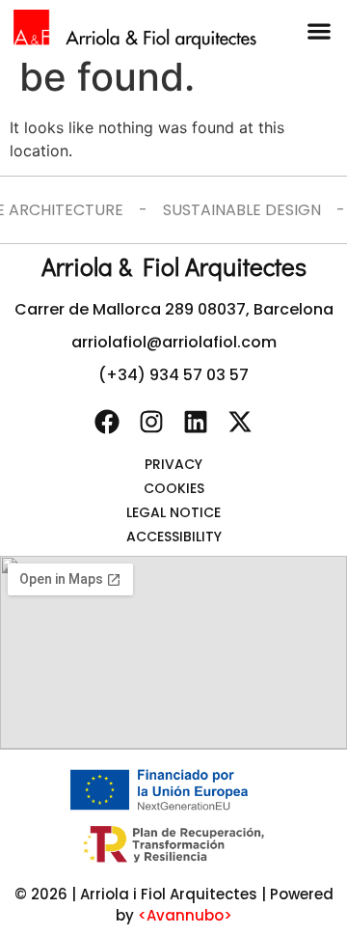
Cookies (174, 488)
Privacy (173, 464)
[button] (318, 30)
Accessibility (174, 536)
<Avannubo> (185, 915)
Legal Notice (173, 512)
